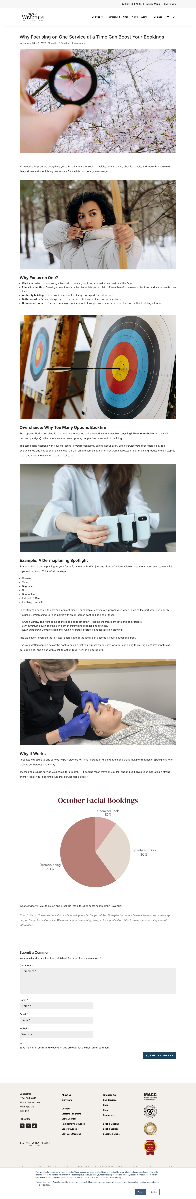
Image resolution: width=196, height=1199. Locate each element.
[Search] (173, 17)
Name (24, 1000)
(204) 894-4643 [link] (28, 1098)
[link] (33, 16)
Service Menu (153, 4)
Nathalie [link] (27, 43)
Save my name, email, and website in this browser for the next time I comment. (65, 1047)
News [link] (135, 16)
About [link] (144, 16)
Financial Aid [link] (113, 16)
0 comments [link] (78, 43)
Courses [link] (96, 16)
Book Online (170, 4)
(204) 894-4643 (132, 4)
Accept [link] (140, 1192)
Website (24, 1028)
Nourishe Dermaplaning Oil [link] (35, 614)
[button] (159, 1055)
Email (24, 1014)
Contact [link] (158, 16)
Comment (26, 965)
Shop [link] (125, 16)
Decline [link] (154, 1192)
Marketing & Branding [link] (59, 43)
